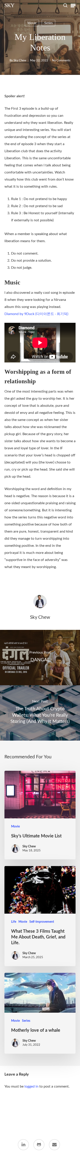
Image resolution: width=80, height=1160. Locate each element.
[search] (65, 5)
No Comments (61, 60)
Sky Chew (20, 60)
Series (48, 23)
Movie (31, 23)
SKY (9, 5)
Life (13, 921)
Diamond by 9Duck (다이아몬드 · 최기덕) (36, 314)
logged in (31, 1086)
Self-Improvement (41, 921)
